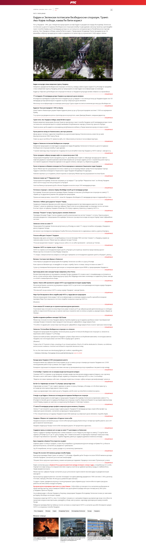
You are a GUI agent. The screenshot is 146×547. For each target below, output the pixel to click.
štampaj (111, 9)
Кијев (54, 511)
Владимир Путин (64, 511)
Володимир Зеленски (78, 511)
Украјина (97, 511)
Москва (48, 511)
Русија (90, 511)
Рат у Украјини (38, 511)
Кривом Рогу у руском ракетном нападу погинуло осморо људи (72, 465)
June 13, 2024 (78, 353)
